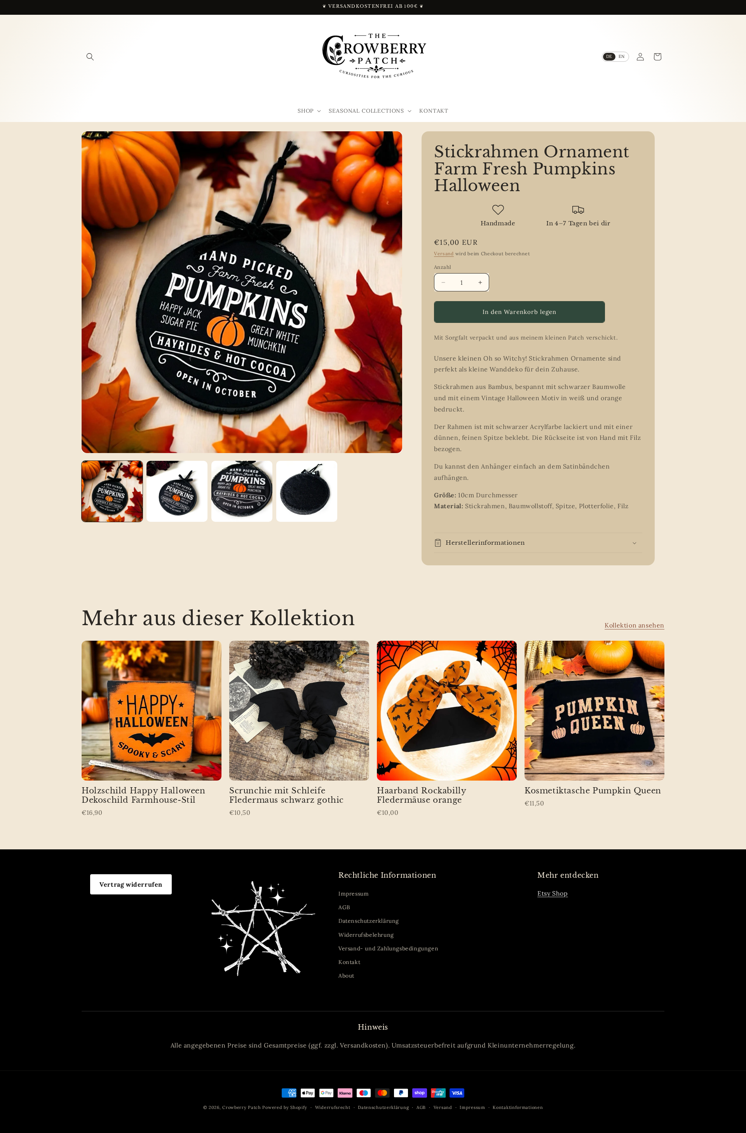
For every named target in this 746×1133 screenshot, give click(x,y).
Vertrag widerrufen (130, 884)
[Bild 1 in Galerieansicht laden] (112, 491)
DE (609, 56)
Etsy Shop (552, 893)
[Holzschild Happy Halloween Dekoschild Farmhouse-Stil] (151, 711)
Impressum (353, 893)
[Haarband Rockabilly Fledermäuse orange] (447, 711)
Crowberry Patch (241, 1107)
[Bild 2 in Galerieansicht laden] (176, 491)
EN (622, 56)
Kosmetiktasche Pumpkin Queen (593, 790)
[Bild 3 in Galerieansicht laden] (241, 491)
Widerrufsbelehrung (366, 934)
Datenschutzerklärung (368, 920)
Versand (444, 253)
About (346, 975)
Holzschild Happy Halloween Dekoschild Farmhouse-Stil (144, 795)
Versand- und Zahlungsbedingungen (388, 948)
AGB (344, 907)
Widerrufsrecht (332, 1107)
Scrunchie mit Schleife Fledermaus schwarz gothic (286, 795)
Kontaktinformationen (518, 1107)
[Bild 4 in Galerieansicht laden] (306, 491)
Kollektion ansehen (634, 625)
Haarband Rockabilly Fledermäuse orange (421, 795)
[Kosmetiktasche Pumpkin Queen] (594, 711)
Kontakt (349, 962)
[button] (90, 56)
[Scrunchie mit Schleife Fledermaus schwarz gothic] (299, 711)
